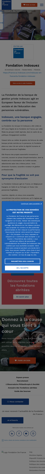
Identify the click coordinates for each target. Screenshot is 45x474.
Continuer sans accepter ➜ (31, 203)
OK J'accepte (22, 268)
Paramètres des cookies (22, 261)
